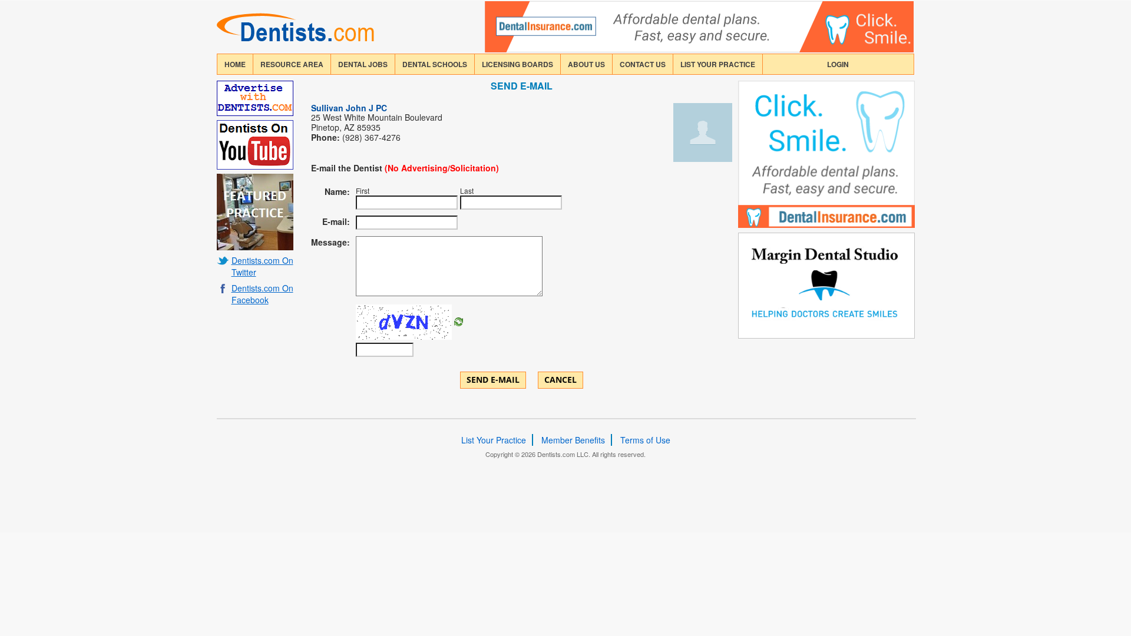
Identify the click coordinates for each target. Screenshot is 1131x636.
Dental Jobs (363, 64)
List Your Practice (717, 64)
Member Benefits (573, 440)
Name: (337, 191)
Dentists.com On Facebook (262, 294)
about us (586, 64)
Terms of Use (645, 440)
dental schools (434, 64)
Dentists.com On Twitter (262, 266)
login (838, 64)
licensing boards (517, 64)
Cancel (560, 379)
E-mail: (336, 221)
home (235, 64)
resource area (291, 64)
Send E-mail (493, 379)
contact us (643, 64)
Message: (330, 242)
